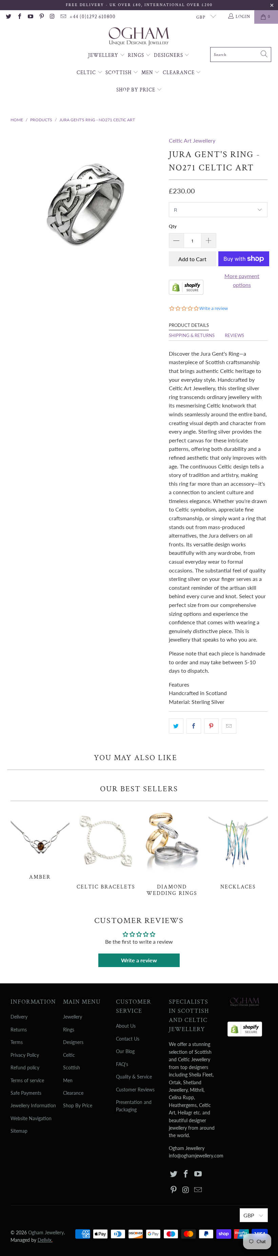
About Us (126, 1026)
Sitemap (19, 1131)
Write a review (139, 960)
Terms (17, 1042)
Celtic (87, 72)
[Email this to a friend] (229, 726)
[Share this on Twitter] (176, 726)
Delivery (19, 1017)
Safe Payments (26, 1093)
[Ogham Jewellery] (139, 37)
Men (148, 72)
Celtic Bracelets (106, 849)
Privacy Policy (25, 1055)
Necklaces (238, 849)
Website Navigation (31, 1118)
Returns (19, 1029)
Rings (136, 55)
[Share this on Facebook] (193, 726)
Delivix (45, 1240)
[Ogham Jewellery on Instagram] (52, 17)
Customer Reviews (135, 1089)
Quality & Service (134, 1077)
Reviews (234, 335)
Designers (169, 55)
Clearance (179, 72)
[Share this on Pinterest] (211, 726)
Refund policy (25, 1067)
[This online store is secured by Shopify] (186, 292)
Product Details (189, 325)
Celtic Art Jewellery (192, 140)
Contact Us (127, 1039)
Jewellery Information (33, 1105)
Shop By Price (136, 90)
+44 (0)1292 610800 (93, 17)
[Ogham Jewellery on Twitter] (8, 17)
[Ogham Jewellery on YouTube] (30, 17)
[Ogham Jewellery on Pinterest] (41, 17)
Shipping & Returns (192, 335)
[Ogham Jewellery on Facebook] (19, 17)
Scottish (119, 72)
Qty (173, 226)
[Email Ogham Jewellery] (63, 17)
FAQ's (122, 1064)
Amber (40, 844)
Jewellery (104, 55)
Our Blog (125, 1051)
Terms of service (27, 1080)
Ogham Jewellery (46, 1232)
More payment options (241, 280)
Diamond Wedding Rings (172, 852)
